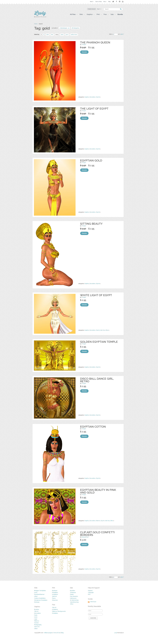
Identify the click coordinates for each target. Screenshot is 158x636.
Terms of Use (56, 632)
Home (35, 23)
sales (62, 34)
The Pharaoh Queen (95, 42)
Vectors (36, 622)
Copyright (91, 592)
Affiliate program (48, 632)
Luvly (115, 632)
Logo (35, 619)
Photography (38, 624)
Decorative (92, 97)
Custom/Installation (40, 598)
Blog (62, 632)
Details (84, 52)
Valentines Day (74, 602)
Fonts (35, 615)
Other (106, 330)
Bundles (72, 590)
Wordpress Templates (40, 600)
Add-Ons (102, 330)
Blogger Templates (40, 590)
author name (74, 34)
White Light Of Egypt (96, 295)
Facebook (116, 1)
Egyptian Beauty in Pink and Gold (98, 491)
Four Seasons (74, 596)
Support (90, 590)
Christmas (73, 592)
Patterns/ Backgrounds (59, 611)
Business (54, 590)
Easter (72, 594)
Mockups (36, 602)
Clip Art (98, 97)
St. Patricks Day (74, 600)
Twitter (113, 1)
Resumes (55, 600)
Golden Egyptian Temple (99, 341)
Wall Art (54, 596)
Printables (55, 592)
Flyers (54, 598)
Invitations (55, 594)
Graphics (86, 97)
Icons (35, 592)
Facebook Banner (39, 594)
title (52, 34)
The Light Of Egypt (94, 108)
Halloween (73, 598)
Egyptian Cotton (93, 426)
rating (56, 34)
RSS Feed (93, 601)
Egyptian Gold (91, 160)
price (67, 34)
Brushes (36, 609)
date (47, 34)
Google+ (123, 1)
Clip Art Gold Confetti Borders (97, 534)
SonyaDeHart (85, 537)
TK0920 (84, 44)
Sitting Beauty (91, 223)
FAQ (89, 594)
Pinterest (120, 1)
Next (122, 34)
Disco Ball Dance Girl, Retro (97, 380)
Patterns (98, 520)
